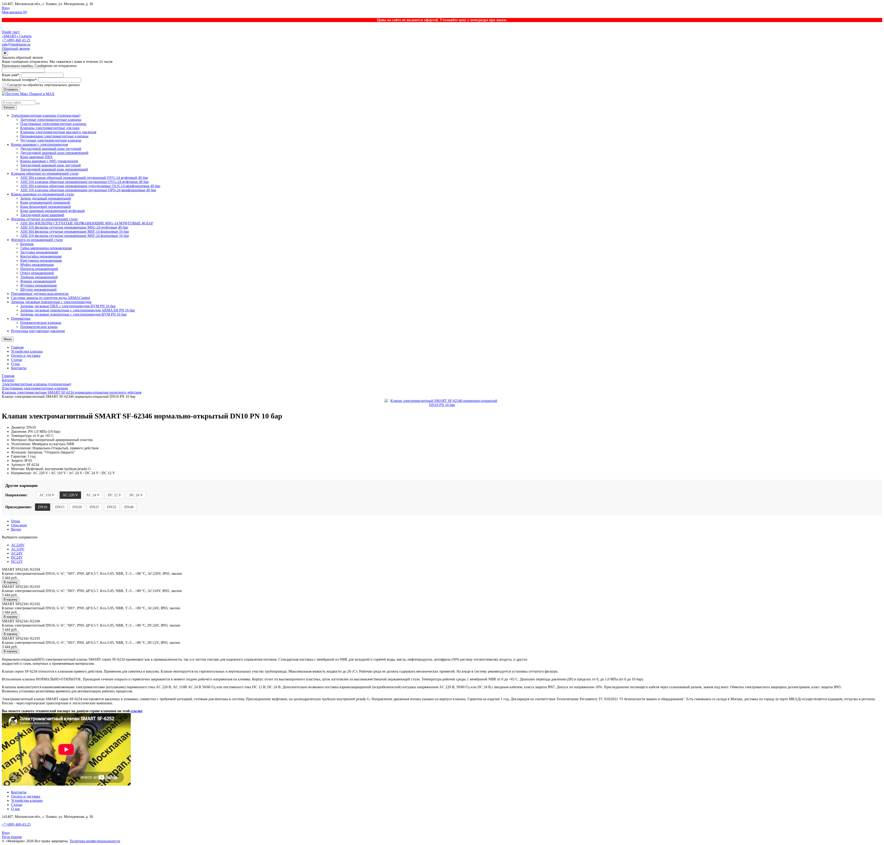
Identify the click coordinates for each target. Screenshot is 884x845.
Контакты (18, 368)
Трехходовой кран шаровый (42, 215)
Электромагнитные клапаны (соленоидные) (45, 115)
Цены (15, 521)
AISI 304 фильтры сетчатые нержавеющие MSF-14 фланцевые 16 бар (74, 231)
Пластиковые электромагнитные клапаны (53, 124)
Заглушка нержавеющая (39, 252)
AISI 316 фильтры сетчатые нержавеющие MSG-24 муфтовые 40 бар (74, 227)
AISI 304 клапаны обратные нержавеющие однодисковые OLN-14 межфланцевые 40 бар (90, 186)
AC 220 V (70, 495)
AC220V (18, 545)
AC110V (17, 549)
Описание (19, 525)
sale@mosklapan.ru (16, 44)
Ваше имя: (11, 75)
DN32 (111, 507)
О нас (15, 364)
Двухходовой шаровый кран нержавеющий (54, 153)
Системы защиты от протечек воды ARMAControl (50, 298)
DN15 (59, 507)
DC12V (17, 561)
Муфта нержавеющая (37, 265)
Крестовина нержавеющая (41, 260)
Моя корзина (14, 12)
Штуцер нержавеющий (38, 289)
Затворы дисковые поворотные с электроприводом (51, 302)
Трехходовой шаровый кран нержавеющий (54, 169)
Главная (17, 347)
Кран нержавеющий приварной (45, 202)
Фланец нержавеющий (38, 281)
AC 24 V (93, 495)
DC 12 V (114, 495)
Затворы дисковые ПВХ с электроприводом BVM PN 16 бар (68, 306)
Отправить (11, 89)
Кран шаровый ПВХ (36, 157)
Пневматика (20, 318)
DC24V (17, 557)
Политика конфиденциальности (95, 841)
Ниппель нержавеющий (39, 269)
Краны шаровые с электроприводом (39, 144)
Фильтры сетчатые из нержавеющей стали (44, 219)
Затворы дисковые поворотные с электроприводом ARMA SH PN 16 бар (77, 310)
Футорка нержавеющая (38, 285)
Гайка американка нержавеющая (46, 248)
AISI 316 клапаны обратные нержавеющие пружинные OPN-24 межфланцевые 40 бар (88, 190)
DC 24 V (136, 495)
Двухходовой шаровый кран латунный (50, 149)
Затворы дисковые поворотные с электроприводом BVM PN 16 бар (73, 314)
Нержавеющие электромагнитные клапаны (54, 136)
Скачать (25, 36)
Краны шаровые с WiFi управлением (49, 161)
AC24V (17, 553)
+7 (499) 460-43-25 (16, 824)
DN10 (42, 507)
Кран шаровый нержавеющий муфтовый (52, 211)
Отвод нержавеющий (37, 273)
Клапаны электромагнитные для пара (49, 128)
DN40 (129, 507)
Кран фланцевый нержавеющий (45, 207)
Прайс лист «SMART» (11, 34)
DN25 (94, 507)
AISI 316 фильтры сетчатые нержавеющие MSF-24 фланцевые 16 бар (74, 236)
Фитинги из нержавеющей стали (37, 240)
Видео (16, 529)
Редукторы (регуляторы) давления (38, 331)
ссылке (136, 711)
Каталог (9, 107)
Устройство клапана (27, 351)
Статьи (16, 360)
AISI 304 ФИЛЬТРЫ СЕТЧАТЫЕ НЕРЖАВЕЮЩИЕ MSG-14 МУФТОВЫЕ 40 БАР (86, 223)
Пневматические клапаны (40, 323)
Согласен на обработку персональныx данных (43, 85)
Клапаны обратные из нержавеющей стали (45, 173)
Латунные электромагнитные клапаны (50, 120)
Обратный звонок (16, 48)
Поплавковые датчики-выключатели (40, 294)
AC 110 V (47, 495)
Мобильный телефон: (20, 80)
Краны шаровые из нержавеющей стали (42, 194)
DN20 (77, 507)
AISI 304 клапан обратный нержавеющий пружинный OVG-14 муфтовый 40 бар (84, 178)
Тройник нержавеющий (39, 277)
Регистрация (12, 837)
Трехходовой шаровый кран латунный (50, 165)
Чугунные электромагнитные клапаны (50, 140)
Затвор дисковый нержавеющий (45, 198)
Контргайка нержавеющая (40, 256)
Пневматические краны (39, 327)
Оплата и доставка (25, 355)
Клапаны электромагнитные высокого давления (58, 132)
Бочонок (27, 244)
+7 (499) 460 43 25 (16, 40)
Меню (8, 339)
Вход (6, 8)
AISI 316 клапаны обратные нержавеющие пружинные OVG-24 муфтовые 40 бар (84, 182)
